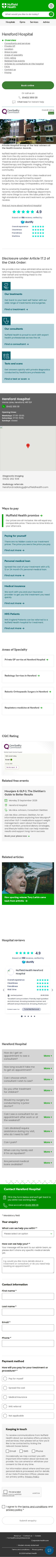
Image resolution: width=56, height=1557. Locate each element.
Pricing (7, 72)
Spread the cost (17, 1387)
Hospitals (10, 22)
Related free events (14, 60)
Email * (6, 1322)
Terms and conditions (21, 1549)
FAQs (7, 66)
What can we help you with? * (19, 1228)
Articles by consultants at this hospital (24, 63)
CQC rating (10, 57)
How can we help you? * (16, 1243)
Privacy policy (37, 1549)
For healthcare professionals (18, 1538)
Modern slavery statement (28, 1545)
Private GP (9, 46)
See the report (11, 767)
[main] (28, 779)
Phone (39, 1451)
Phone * (6, 1337)
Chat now (22, 101)
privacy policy (14, 1509)
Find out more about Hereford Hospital (21, 205)
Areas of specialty (13, 54)
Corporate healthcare (40, 1540)
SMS (25, 1451)
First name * (9, 1290)
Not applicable (16, 1415)
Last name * (9, 1306)
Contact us (10, 69)
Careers (38, 1536)
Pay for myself (16, 1378)
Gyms (22, 22)
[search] (28, 14)
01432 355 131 (31, 1205)
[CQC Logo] (12, 749)
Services (34, 22)
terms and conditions (34, 1506)
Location (8, 49)
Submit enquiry (28, 1520)
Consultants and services (17, 43)
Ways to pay (10, 52)
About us (17, 1536)
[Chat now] (49, 1550)
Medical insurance (18, 1397)
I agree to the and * (29, 1508)
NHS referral (15, 1406)
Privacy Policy (32, 1476)
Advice (46, 22)
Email (13, 1451)
